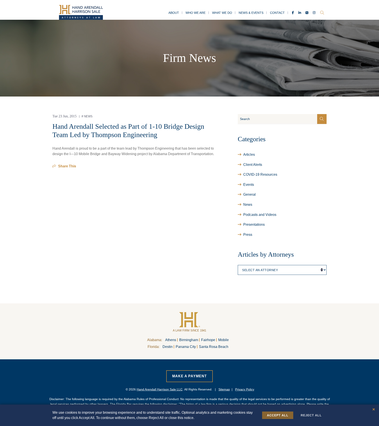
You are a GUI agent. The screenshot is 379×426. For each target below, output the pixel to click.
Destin (168, 347)
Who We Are (196, 12)
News (88, 116)
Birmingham (188, 340)
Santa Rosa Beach (213, 347)
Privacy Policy (244, 389)
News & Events (251, 12)
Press (247, 234)
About (173, 12)
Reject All (311, 415)
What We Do (222, 12)
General (249, 194)
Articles (249, 154)
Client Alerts (252, 164)
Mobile (223, 340)
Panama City (186, 347)
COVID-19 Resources (260, 174)
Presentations (254, 224)
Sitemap (224, 389)
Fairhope (208, 340)
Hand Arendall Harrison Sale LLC (159, 389)
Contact (277, 12)
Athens (170, 340)
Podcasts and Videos (259, 215)
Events (248, 184)
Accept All (277, 415)
